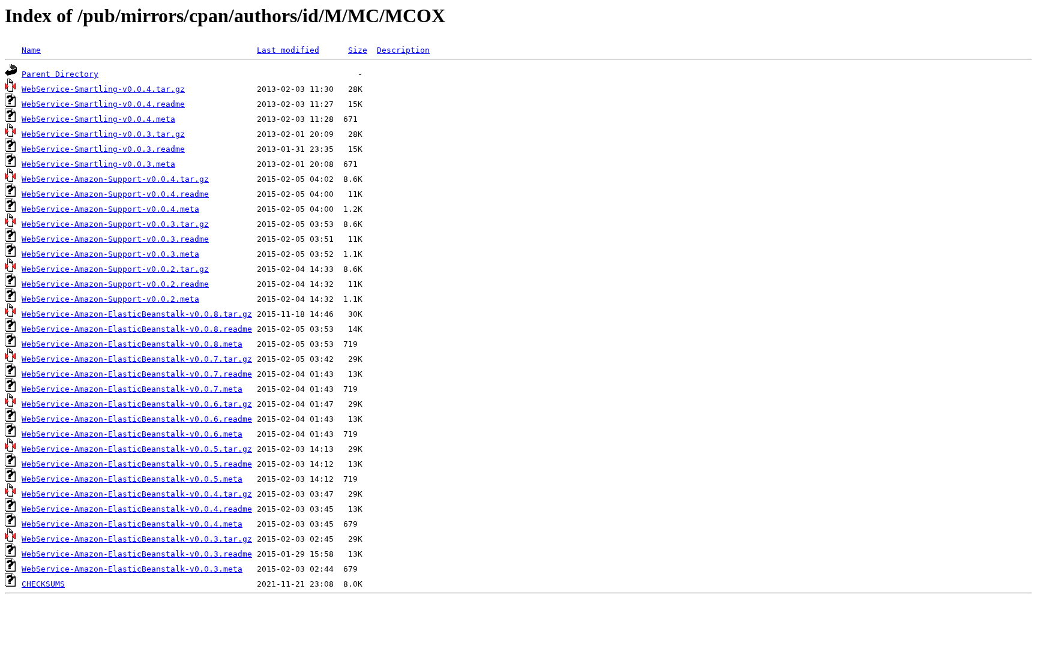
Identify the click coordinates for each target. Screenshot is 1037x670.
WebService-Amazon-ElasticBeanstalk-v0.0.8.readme (137, 329)
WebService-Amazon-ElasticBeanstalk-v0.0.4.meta (132, 523)
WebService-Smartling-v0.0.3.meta (98, 164)
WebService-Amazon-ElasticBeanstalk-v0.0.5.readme (137, 463)
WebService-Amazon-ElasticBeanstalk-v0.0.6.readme (137, 418)
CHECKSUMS (43, 583)
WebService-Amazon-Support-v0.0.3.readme (115, 239)
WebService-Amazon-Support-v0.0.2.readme (115, 284)
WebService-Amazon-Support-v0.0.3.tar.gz (115, 224)
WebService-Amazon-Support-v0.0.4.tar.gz (115, 179)
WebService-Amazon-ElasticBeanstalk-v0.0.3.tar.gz (137, 538)
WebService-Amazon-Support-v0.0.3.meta (110, 254)
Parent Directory (60, 74)
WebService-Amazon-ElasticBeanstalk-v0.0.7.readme (137, 373)
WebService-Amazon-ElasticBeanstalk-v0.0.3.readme (137, 553)
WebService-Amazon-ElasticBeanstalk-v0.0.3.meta (132, 568)
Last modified (288, 50)
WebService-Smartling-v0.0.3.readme (103, 149)
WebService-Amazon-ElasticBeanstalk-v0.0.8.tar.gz (137, 314)
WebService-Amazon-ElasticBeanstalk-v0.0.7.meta (132, 388)
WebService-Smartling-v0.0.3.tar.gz (103, 134)
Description (403, 50)
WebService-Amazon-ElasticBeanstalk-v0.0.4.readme (137, 508)
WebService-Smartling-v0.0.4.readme (103, 104)
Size (357, 50)
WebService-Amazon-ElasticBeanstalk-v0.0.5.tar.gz (137, 448)
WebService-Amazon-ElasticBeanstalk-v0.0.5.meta (132, 478)
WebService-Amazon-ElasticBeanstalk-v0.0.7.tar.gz (137, 358)
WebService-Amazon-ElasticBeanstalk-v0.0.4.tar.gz (137, 493)
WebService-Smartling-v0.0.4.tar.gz (103, 89)
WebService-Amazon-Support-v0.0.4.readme (115, 194)
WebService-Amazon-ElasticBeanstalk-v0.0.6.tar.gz (137, 403)
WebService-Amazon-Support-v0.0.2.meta (110, 299)
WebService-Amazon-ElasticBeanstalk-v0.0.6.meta (132, 433)
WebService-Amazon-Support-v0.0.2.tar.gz (115, 269)
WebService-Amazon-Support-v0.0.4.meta (110, 209)
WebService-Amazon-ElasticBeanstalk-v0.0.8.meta (132, 343)
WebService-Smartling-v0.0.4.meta (98, 119)
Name (31, 50)
